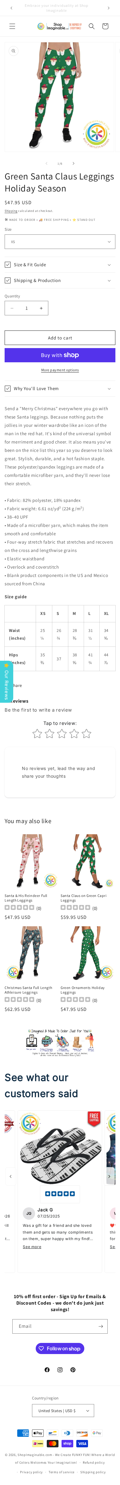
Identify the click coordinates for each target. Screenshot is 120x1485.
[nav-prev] (10, 1176)
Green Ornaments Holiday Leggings (83, 990)
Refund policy (94, 1462)
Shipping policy (93, 1472)
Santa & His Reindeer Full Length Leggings (26, 898)
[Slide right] (73, 163)
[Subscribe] (100, 1326)
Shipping (11, 211)
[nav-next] (109, 1176)
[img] (60, 1194)
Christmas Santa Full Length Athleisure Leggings (28, 990)
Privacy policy (31, 1472)
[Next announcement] (108, 8)
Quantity (12, 296)
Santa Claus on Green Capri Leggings (84, 898)
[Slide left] (46, 163)
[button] (12, 26)
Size (8, 229)
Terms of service (61, 1472)
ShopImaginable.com (35, 1455)
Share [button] (16, 685)
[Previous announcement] (11, 8)
